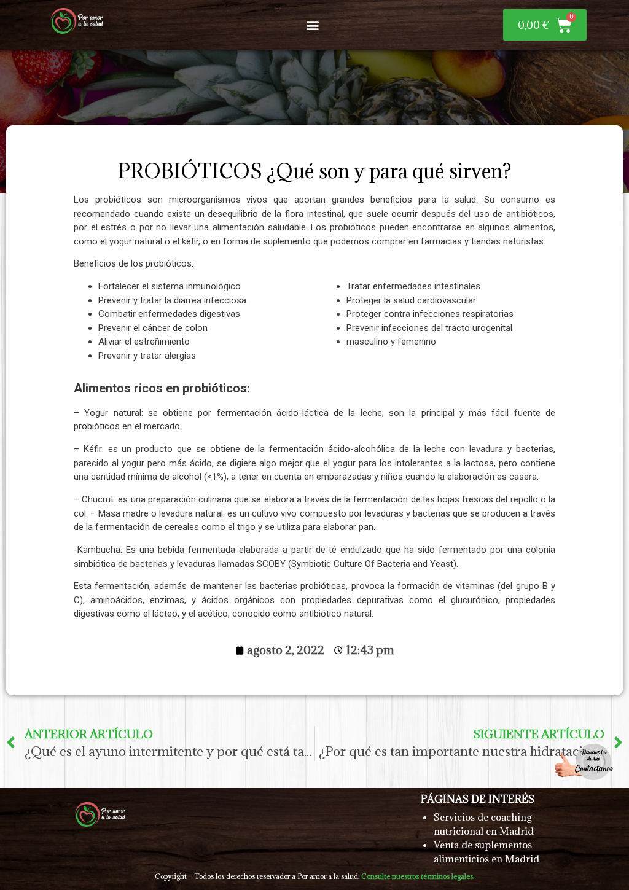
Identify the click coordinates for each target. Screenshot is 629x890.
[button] (313, 25)
